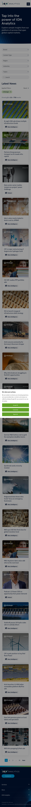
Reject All (15, 414)
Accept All (15, 405)
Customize (15, 409)
